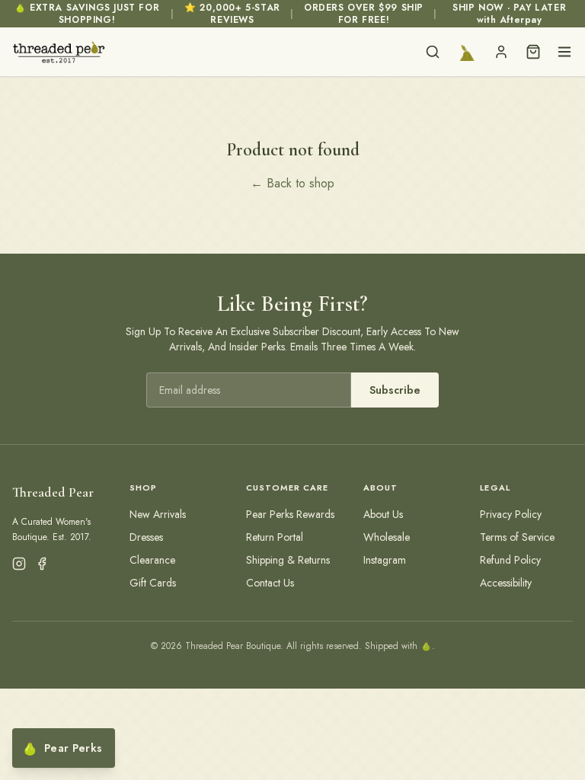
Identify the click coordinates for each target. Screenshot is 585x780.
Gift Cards (152, 582)
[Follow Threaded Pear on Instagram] (19, 564)
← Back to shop (292, 183)
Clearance (152, 559)
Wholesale (386, 537)
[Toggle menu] (564, 51)
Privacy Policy (511, 514)
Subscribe (394, 390)
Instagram (384, 559)
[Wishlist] (467, 52)
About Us (383, 514)
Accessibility (506, 582)
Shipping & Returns (288, 559)
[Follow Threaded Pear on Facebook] (42, 564)
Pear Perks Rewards (290, 514)
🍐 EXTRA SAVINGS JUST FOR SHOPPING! (86, 14)
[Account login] (501, 52)
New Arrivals (157, 514)
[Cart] (533, 51)
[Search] (432, 52)
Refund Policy (510, 559)
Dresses (146, 537)
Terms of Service (517, 537)
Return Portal (274, 537)
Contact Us (270, 582)
